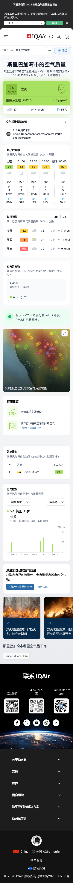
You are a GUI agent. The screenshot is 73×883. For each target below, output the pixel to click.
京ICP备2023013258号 (53, 876)
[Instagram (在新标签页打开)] (46, 722)
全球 (4, 50)
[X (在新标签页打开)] (26, 722)
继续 (54, 23)
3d (56, 216)
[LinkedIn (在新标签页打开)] (56, 722)
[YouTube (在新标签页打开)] (36, 722)
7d (64, 216)
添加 (64, 50)
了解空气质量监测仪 (31, 428)
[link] (51, 37)
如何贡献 (42, 586)
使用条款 (36, 861)
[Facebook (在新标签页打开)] (17, 722)
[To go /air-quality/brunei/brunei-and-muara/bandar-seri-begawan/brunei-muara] (37, 472)
